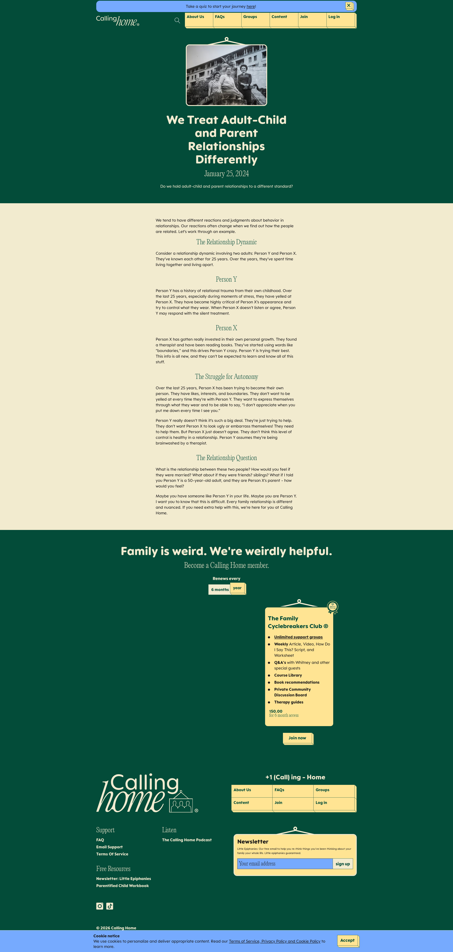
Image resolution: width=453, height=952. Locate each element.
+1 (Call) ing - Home (295, 776)
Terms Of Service (112, 854)
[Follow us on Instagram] (99, 906)
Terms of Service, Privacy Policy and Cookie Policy (274, 941)
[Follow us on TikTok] (109, 906)
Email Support (109, 846)
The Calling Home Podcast (187, 839)
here (251, 6)
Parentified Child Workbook (122, 885)
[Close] (349, 6)
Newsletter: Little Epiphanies (123, 878)
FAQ (100, 839)
